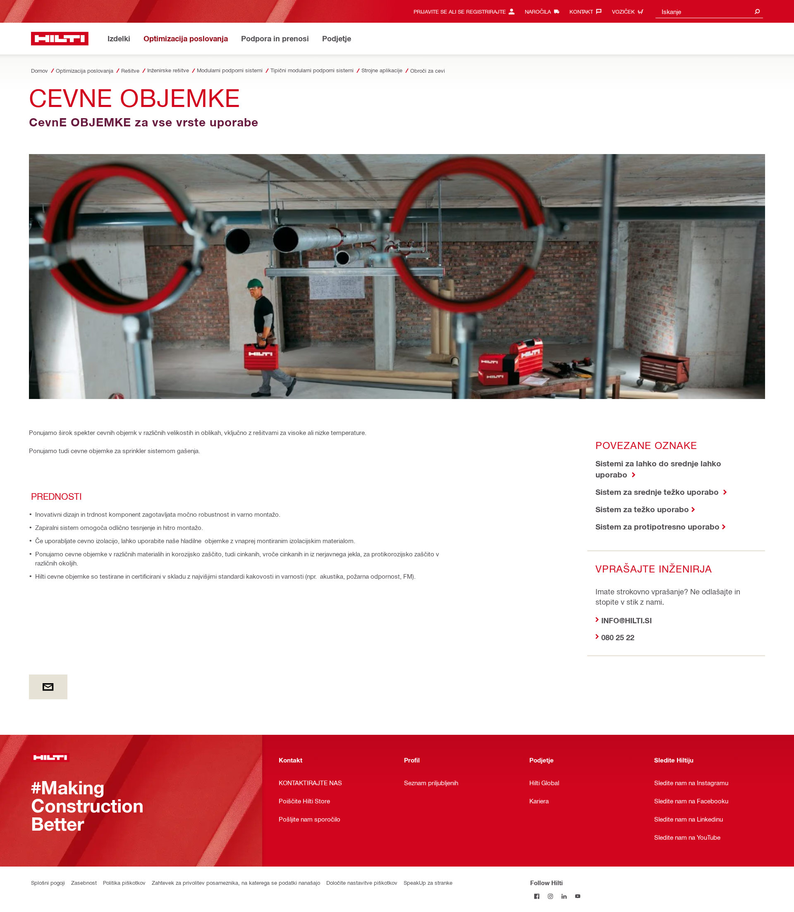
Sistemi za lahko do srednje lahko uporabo (658, 468)
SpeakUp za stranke (428, 882)
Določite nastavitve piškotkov (361, 882)
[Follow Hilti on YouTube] (578, 896)
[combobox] (709, 11)
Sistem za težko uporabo (642, 509)
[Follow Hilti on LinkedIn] (564, 896)
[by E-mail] (48, 686)
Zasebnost (84, 882)
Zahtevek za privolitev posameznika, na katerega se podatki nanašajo (236, 882)
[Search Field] (757, 11)
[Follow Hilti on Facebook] (537, 896)
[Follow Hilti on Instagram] (550, 896)
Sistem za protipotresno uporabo (658, 526)
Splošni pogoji (48, 882)
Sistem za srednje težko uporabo (658, 491)
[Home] (59, 38)
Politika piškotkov (124, 882)
